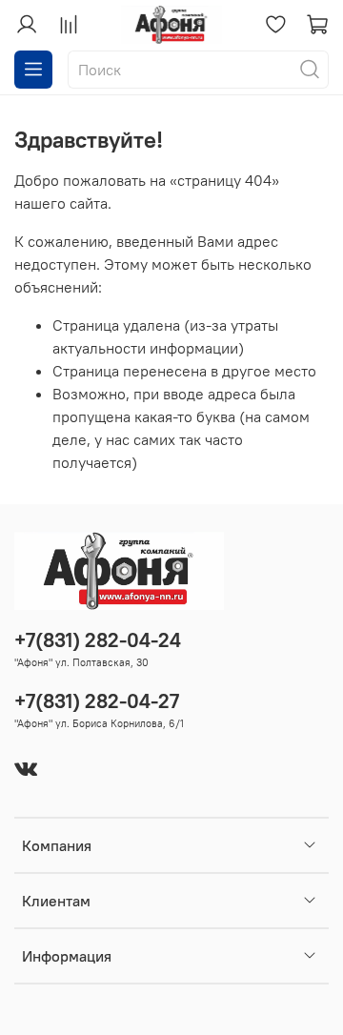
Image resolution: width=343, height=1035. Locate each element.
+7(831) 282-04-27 (96, 701)
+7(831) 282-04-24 (97, 640)
